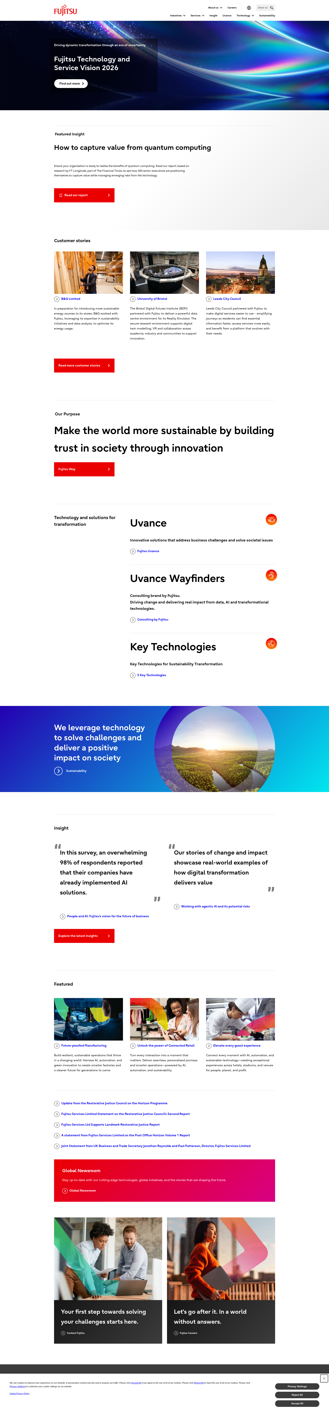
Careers (232, 7)
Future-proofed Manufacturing (83, 1045)
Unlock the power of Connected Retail (165, 1045)
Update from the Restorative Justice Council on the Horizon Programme (114, 1103)
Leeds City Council (227, 299)
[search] (271, 7)
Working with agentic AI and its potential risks (215, 906)
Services (196, 15)
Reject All (297, 1394)
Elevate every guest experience (237, 1045)
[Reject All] (199, 1383)
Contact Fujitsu (76, 1333)
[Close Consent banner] (324, 1378)
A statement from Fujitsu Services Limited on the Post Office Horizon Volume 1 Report (125, 1135)
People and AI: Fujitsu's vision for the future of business (108, 916)
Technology (243, 15)
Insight (213, 15)
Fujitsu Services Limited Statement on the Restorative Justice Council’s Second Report (125, 1114)
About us (213, 7)
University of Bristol (152, 299)
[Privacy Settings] (18, 1386)
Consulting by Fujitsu (152, 619)
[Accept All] (136, 1383)
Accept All (297, 1403)
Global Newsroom (82, 1190)
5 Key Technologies (151, 675)
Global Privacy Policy (20, 1393)
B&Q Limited (70, 299)
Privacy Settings (297, 1386)
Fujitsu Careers (188, 1333)
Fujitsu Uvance (148, 551)
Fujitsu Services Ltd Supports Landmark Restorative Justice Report (110, 1124)
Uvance (227, 15)
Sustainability (267, 15)
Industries (176, 15)
